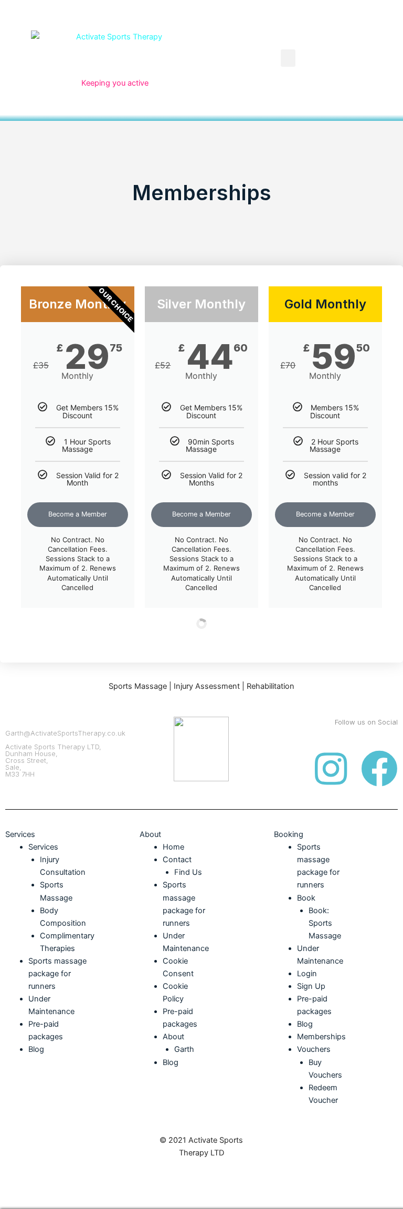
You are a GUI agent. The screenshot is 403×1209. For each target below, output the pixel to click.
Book (306, 898)
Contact (177, 859)
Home (173, 847)
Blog (36, 1049)
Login (307, 973)
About (173, 1036)
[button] (288, 58)
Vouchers (314, 1049)
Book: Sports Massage (325, 923)
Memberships (321, 1036)
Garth (184, 1049)
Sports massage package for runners (57, 973)
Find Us (188, 872)
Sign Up (311, 986)
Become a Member (77, 514)
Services (43, 847)
